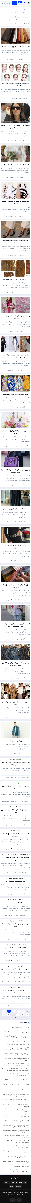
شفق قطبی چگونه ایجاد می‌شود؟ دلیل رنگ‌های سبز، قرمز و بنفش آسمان (15, 1105)
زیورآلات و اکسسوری (15, 16)
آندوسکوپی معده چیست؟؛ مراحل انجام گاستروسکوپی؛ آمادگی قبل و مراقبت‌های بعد (17, 1074)
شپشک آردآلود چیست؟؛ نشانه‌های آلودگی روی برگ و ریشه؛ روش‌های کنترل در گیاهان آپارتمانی (16, 1126)
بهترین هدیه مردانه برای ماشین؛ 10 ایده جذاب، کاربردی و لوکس (16, 1085)
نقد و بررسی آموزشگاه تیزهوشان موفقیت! (20, 1027)
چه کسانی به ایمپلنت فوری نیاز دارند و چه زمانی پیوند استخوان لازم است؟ (17, 1059)
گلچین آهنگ (14, 1182)
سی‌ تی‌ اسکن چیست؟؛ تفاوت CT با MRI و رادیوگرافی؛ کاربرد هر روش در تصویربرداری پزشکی (17, 1079)
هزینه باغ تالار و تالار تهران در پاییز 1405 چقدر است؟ (17, 1044)
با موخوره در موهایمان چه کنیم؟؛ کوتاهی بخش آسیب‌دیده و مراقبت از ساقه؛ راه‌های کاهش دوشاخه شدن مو (15, 1069)
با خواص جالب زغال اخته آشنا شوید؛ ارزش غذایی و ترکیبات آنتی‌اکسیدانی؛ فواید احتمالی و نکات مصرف (16, 1095)
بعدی (15, 1018)
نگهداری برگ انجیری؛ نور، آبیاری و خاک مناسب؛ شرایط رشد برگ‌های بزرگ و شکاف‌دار (16, 1131)
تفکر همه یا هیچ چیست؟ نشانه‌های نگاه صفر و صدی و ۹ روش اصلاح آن (16, 1151)
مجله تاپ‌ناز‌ (22, 3)
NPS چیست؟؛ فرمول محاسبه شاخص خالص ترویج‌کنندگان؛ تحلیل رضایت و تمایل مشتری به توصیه (16, 1049)
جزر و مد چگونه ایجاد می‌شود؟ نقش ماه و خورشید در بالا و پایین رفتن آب (15, 1100)
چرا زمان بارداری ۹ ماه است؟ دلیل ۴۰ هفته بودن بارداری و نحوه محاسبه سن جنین (16, 1090)
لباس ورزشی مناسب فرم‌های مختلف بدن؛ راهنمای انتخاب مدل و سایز (16, 1110)
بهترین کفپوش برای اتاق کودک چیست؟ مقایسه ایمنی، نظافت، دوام (16, 1136)
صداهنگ (12, 1186)
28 (3, 1015)
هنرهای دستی (13, 23)
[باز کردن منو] (28, 3)
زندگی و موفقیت (25, 16)
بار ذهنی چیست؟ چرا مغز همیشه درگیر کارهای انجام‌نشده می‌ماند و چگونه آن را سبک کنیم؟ (16, 1157)
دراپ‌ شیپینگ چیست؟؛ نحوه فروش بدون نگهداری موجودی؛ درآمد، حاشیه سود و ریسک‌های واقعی (15, 1036)
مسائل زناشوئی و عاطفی (24, 23)
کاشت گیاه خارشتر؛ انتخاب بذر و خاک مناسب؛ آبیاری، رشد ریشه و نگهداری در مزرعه (16, 1115)
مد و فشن (27, 9)
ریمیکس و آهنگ (22, 1182)
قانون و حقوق (26, 20)
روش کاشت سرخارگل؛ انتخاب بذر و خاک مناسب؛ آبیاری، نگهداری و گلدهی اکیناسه (16, 1121)
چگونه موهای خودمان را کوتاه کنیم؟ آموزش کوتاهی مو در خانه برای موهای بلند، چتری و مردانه (16, 1170)
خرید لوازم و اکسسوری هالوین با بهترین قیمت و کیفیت (16, 1041)
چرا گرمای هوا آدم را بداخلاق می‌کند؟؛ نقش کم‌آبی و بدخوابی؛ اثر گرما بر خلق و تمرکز (17, 1064)
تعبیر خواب (7, 1182)
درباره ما (19, 1200)
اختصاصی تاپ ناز (6, 98)
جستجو (14, 3)
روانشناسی (14, 12)
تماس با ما (12, 1200)
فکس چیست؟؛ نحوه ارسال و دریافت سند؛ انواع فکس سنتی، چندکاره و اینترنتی (15, 1031)
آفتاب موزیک (18, 1186)
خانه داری (22, 12)
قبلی (27, 1011)
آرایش (28, 12)
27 (8, 1015)
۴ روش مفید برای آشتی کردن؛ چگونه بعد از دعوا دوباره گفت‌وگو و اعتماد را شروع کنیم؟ (16, 1141)
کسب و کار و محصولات (15, 20)
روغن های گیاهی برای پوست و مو (21, 1166)
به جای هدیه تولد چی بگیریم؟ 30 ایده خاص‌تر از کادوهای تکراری (16, 1162)
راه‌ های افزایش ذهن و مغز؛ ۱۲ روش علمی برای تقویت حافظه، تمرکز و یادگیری (17, 1146)
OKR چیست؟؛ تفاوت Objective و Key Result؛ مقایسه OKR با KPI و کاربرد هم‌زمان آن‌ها (16, 1054)
